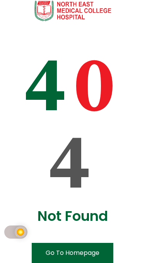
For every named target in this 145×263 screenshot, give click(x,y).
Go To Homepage (72, 252)
